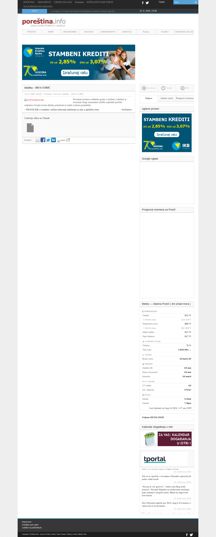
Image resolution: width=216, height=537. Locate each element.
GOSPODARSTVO (108, 32)
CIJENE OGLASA (63, 2)
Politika (146, 32)
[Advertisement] (167, 184)
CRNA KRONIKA (70, 32)
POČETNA (29, 2)
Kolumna (79, 2)
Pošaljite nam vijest (30, 525)
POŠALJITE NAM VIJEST (100, 2)
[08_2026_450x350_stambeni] (167, 132)
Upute (162, 2)
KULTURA (88, 32)
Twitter (147, 2)
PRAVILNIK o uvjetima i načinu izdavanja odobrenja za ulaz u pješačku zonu (62, 109)
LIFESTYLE (127, 32)
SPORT (51, 32)
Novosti (57, 94)
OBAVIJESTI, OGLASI (184, 32)
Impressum (26, 522)
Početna (48, 94)
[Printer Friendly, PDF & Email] (68, 140)
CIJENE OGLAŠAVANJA (32, 528)
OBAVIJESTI (44, 2)
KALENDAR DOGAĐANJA (38, 6)
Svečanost (126, 109)
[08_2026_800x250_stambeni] (78, 62)
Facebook (143, 2)
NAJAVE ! (165, 32)
